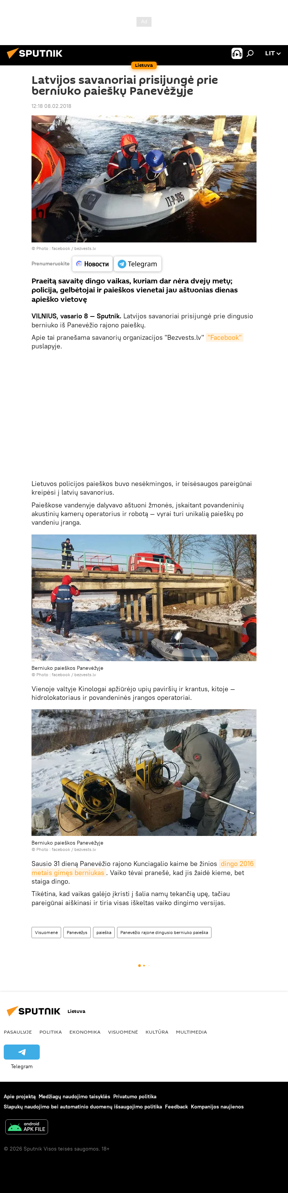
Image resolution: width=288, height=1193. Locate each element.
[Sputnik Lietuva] (37, 59)
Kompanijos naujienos (217, 1106)
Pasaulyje (18, 1031)
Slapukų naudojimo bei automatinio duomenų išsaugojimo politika (83, 1106)
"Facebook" (225, 337)
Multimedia (191, 1031)
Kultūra (157, 1031)
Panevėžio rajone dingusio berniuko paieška (164, 932)
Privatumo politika (134, 1096)
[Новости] (92, 263)
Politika (50, 1031)
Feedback (176, 1106)
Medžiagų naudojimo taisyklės (74, 1096)
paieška (103, 932)
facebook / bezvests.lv (74, 248)
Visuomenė (46, 932)
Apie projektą (20, 1096)
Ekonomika (84, 1031)
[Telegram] (137, 263)
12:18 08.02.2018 (51, 106)
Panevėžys (77, 932)
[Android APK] (26, 1127)
